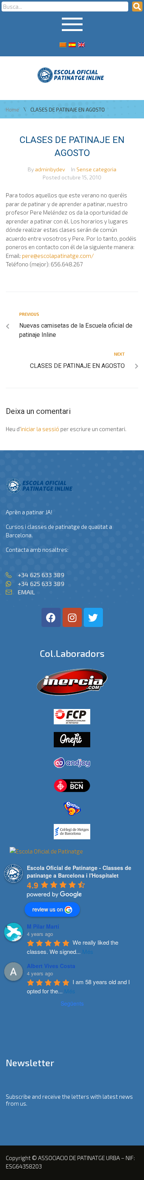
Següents (72, 1003)
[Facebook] (51, 617)
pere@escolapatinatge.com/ (58, 255)
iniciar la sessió (40, 428)
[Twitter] (93, 617)
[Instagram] (72, 617)
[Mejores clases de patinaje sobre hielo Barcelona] (46, 851)
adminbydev (50, 169)
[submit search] (137, 6)
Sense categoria (96, 169)
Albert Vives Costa (51, 966)
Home (12, 110)
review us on (47, 909)
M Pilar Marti (43, 926)
